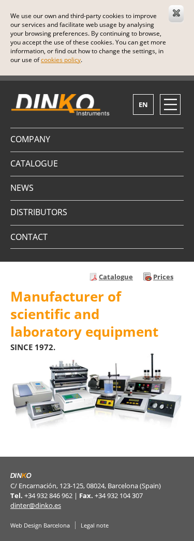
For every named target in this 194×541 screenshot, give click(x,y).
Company (30, 139)
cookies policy (61, 59)
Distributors (38, 212)
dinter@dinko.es (35, 505)
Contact (29, 237)
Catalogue (34, 163)
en (143, 104)
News (22, 187)
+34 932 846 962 (48, 495)
